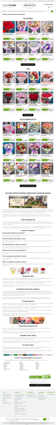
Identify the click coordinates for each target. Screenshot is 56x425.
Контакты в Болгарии (17, 1)
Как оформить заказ (42, 396)
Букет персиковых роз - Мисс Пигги (47, 135)
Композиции (23, 11)
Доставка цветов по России (19, 404)
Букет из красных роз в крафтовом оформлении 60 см (8, 34)
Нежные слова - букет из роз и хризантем (21, 176)
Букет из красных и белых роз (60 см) (7, 85)
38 (22, 157)
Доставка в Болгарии (41, 1)
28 (21, 137)
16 (47, 157)
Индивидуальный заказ (19, 395)
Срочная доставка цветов (20, 413)
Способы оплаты (18, 396)
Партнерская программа (32, 396)
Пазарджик (22, 365)
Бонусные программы (19, 408)
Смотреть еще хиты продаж (28, 64)
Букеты (10, 11)
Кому (35, 11)
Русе (5, 367)
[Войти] (52, 7)
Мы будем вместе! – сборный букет (7, 176)
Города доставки (18, 398)
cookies (16, 418)
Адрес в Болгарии (27, 1)
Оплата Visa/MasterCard (20, 394)
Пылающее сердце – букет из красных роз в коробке (34, 105)
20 (9, 137)
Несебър (5, 365)
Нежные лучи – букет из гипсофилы (34, 55)
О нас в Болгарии (6, 394)
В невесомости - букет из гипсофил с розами (8, 135)
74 (9, 36)
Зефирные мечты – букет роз (21, 34)
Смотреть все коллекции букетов (28, 185)
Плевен (5, 366)
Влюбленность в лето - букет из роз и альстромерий (21, 55)
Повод (29, 11)
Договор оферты (6, 396)
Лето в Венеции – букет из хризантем (8, 55)
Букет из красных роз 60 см (8, 105)
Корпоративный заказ (31, 394)
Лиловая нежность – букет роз (33, 176)
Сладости (8, 418)
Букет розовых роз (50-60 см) (21, 85)
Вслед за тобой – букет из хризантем (34, 135)
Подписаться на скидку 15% (20, 409)
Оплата (34, 1)
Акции (16, 400)
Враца (37, 363)
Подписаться (41, 385)
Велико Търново (7, 363)
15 (47, 137)
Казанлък (38, 364)
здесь (48, 379)
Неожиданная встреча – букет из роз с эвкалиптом (34, 85)
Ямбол (5, 369)
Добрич (5, 364)
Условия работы (30, 395)
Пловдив (21, 366)
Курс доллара (18, 399)
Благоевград (6, 362)
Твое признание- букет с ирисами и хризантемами (47, 55)
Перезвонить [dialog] (40, 394)
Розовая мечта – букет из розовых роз (21, 105)
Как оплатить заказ (42, 398)
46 (22, 36)
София (37, 367)
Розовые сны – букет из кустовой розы (47, 85)
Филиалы (4, 400)
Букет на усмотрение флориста (20, 135)
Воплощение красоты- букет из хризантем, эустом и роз (34, 156)
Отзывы (4, 399)
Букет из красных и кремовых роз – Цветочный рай (20, 156)
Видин (21, 363)
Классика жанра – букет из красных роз (47, 105)
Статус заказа (51, 1)
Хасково (21, 368)
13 (9, 107)
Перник (37, 365)
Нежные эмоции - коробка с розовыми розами (46, 176)
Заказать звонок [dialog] (29, 8)
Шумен (37, 368)
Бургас (21, 362)
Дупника (21, 364)
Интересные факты (51, 394)
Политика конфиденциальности (7, 403)
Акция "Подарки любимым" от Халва (20, 412)
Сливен (21, 367)
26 (47, 36)
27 (34, 36)
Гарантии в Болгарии (7, 398)
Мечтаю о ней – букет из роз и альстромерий (34, 34)
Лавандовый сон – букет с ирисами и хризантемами (8, 156)
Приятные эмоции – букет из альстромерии (47, 155)
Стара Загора (7, 368)
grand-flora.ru (50, 422)
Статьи (40, 11)
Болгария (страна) (49, 4)
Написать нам (41, 395)
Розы (5, 11)
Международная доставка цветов (20, 407)
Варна (37, 362)
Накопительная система (20, 402)
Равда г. (37, 366)
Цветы (16, 11)
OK (44, 419)
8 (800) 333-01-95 (29, 5)
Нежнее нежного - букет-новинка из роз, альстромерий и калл (47, 34)
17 (21, 107)
